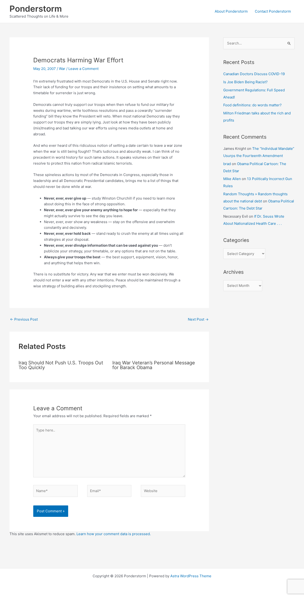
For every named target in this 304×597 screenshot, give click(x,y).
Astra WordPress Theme (190, 576)
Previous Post (24, 319)
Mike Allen (232, 178)
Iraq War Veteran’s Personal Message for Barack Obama (153, 365)
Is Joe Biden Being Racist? (245, 82)
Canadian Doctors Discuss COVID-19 (254, 74)
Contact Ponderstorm (273, 11)
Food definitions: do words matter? (252, 105)
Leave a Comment (83, 68)
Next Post (198, 319)
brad (227, 163)
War (62, 68)
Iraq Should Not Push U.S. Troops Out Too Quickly (61, 365)
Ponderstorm (36, 9)
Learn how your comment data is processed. (113, 534)
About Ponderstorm (231, 11)
